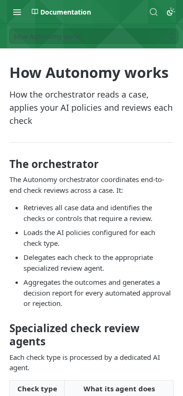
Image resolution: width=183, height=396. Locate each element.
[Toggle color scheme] (170, 11)
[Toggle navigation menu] (16, 11)
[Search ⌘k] (153, 11)
